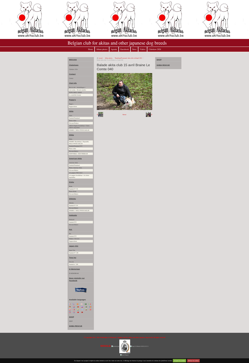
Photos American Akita (75, 168)
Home (90, 49)
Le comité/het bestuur (75, 95)
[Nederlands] (74, 306)
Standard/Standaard (74, 118)
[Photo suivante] (149, 114)
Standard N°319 (73, 205)
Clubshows (73, 65)
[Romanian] (90, 306)
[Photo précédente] (100, 114)
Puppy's (72, 100)
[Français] (70, 303)
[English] (74, 303)
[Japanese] (82, 303)
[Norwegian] (74, 309)
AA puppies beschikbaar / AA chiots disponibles (79, 176)
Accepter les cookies (179, 361)
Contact (72, 74)
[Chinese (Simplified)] (78, 312)
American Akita (75, 159)
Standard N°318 (73, 189)
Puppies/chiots (73, 106)
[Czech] (70, 312)
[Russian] (82, 306)
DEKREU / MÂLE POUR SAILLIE (79, 130)
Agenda (114, 49)
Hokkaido (73, 215)
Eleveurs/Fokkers (74, 123)
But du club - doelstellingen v (77, 87)
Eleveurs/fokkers (73, 151)
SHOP (71, 317)
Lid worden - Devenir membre (77, 90)
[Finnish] (82, 309)
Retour (124, 114)
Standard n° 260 (73, 264)
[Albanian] (82, 312)
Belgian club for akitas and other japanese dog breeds (117, 43)
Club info (73, 83)
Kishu (71, 182)
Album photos (101, 49)
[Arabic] (86, 303)
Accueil (100, 58)
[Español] (78, 303)
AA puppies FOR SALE (75, 173)
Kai (70, 233)
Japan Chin (72, 250)
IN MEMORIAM (74, 273)
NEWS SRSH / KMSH (75, 92)
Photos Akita (72, 120)
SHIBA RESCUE (75, 326)
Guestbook (124, 49)
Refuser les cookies (193, 361)
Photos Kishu (72, 191)
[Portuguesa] (78, 306)
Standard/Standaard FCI (75, 146)
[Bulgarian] (86, 309)
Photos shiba (72, 149)
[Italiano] (90, 303)
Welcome (73, 60)
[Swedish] (86, 306)
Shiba (71, 135)
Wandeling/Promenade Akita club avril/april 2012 (128, 58)
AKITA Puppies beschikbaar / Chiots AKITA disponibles (79, 127)
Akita (71, 111)
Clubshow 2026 (155, 49)
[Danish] (90, 309)
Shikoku (72, 199)
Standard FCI (72, 222)
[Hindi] (78, 309)
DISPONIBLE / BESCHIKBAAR (78, 154)
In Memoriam (74, 269)
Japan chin (73, 246)
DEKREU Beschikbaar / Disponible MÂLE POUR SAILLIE (79, 142)
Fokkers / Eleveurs (74, 239)
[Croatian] (74, 312)
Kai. (70, 230)
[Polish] (70, 309)
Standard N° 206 (73, 253)
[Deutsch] (70, 306)
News (134, 49)
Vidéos (142, 49)
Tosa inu (72, 258)
